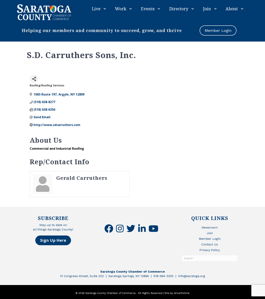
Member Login (210, 239)
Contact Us (209, 244)
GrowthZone (182, 293)
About (232, 8)
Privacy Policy (209, 250)
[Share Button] (34, 78)
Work (120, 8)
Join (207, 8)
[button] (53, 240)
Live (96, 8)
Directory (178, 8)
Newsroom (210, 227)
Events (148, 8)
